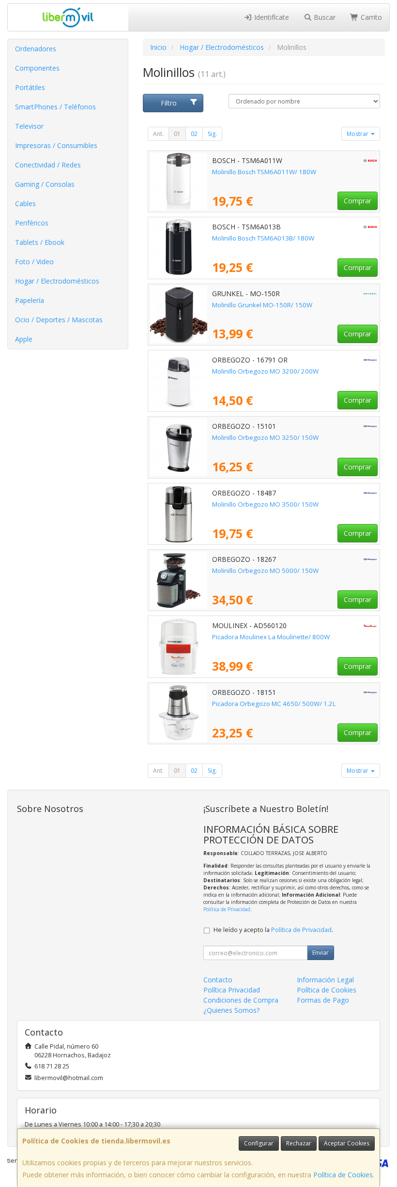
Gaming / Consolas (45, 184)
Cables (25, 203)
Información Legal (325, 979)
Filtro (169, 102)
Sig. (212, 134)
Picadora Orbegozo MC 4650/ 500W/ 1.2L (274, 703)
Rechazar (298, 1143)
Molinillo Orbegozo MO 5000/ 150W (265, 570)
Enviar (320, 952)
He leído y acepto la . (273, 930)
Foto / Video (34, 261)
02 (194, 134)
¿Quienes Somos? (231, 1010)
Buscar (324, 17)
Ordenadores (35, 48)
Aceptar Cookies (346, 1143)
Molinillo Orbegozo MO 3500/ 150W (265, 504)
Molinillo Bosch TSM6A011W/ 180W (264, 171)
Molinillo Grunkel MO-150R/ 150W (262, 305)
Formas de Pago (323, 1000)
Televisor (29, 126)
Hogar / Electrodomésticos (57, 280)
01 (177, 134)
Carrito (370, 17)
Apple (23, 339)
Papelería (29, 300)
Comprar (357, 200)
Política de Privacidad (226, 909)
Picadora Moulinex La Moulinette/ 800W (271, 636)
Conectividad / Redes (48, 164)
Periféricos (31, 222)
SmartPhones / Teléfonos (55, 106)
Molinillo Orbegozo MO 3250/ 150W (265, 437)
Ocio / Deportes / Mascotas (59, 319)
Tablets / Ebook (39, 242)
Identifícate (270, 17)
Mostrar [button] (358, 134)
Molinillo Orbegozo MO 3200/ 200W (265, 371)
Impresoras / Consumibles (56, 145)
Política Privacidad (231, 989)
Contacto (217, 979)
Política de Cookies (343, 1174)
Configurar (259, 1143)
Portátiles (30, 87)
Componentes (37, 68)
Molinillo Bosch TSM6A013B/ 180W (263, 238)
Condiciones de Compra (240, 1000)
